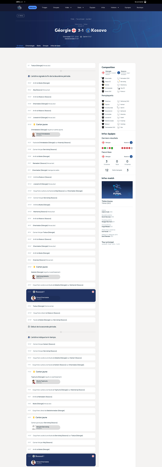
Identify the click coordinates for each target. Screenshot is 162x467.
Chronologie (30, 46)
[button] (68, 7)
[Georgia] (93, 292)
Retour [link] (21, 15)
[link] (32, 7)
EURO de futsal (20, 7)
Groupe (45, 46)
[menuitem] (33, 7)
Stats (39, 46)
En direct (20, 46)
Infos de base (55, 46)
